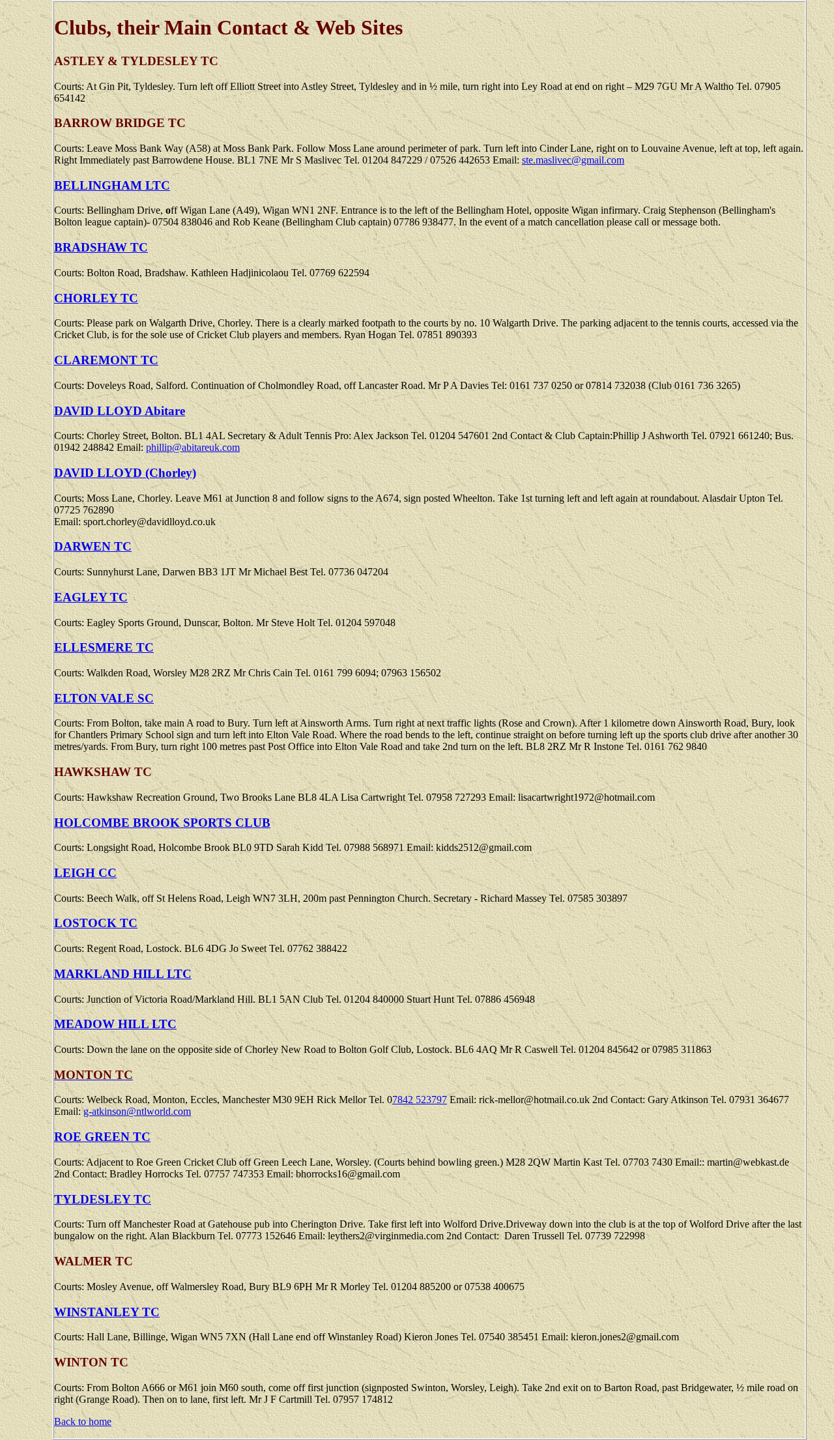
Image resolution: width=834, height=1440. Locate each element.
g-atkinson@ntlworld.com (137, 1111)
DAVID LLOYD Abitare (119, 411)
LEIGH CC (85, 873)
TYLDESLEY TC (102, 1199)
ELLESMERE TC (104, 647)
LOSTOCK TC (95, 923)
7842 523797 (419, 1099)
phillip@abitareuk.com (193, 447)
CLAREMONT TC (106, 360)
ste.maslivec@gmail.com (573, 160)
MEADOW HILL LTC (115, 1024)
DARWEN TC (93, 546)
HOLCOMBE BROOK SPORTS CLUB (162, 822)
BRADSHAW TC (101, 247)
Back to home (82, 1421)
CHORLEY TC (96, 298)
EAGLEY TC (91, 597)
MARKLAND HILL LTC (123, 974)
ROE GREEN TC (102, 1137)
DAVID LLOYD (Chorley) (125, 473)
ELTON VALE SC (104, 698)
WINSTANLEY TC (107, 1312)
